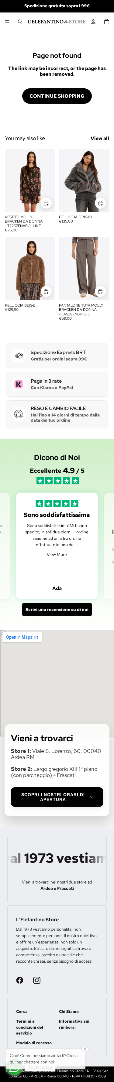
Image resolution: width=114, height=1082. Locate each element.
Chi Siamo (69, 1011)
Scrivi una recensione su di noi (57, 609)
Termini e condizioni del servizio (29, 1027)
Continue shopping (57, 96)
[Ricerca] (20, 21)
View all (100, 138)
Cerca (22, 1011)
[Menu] (7, 22)
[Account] (93, 21)
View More (57, 554)
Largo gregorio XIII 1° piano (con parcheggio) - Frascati (54, 771)
